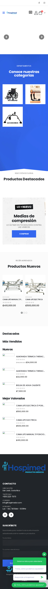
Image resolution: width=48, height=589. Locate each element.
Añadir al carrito (18, 279)
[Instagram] (44, 3)
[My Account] (36, 13)
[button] (22, 312)
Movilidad (6, 297)
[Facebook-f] (11, 514)
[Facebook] (39, 3)
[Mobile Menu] (5, 13)
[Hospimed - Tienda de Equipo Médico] (12, 12)
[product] (13, 285)
